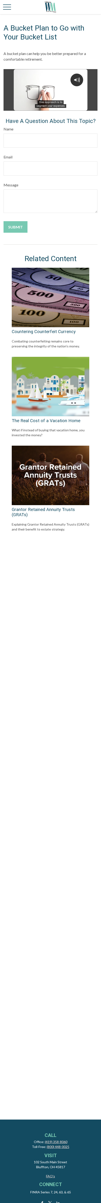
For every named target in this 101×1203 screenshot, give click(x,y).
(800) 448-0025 (58, 1147)
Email (8, 157)
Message (11, 185)
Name (8, 129)
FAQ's (50, 1176)
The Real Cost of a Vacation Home (46, 420)
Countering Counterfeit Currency (44, 331)
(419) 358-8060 (56, 1142)
